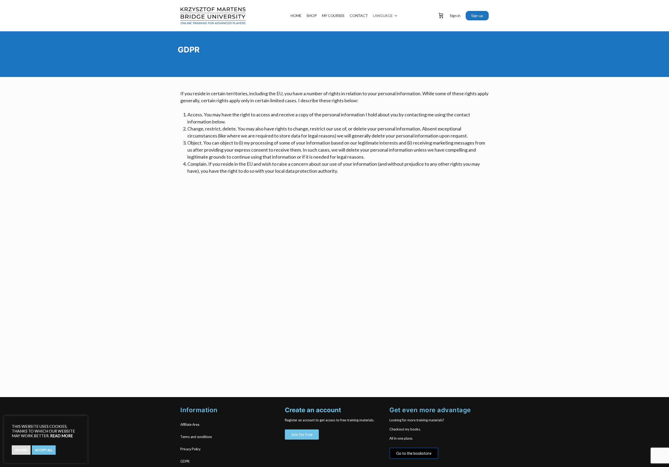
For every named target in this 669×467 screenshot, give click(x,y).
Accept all (44, 450)
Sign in (455, 15)
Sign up (477, 15)
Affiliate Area (189, 424)
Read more (61, 436)
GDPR (184, 461)
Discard (21, 450)
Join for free (302, 434)
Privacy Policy (190, 449)
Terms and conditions (196, 437)
